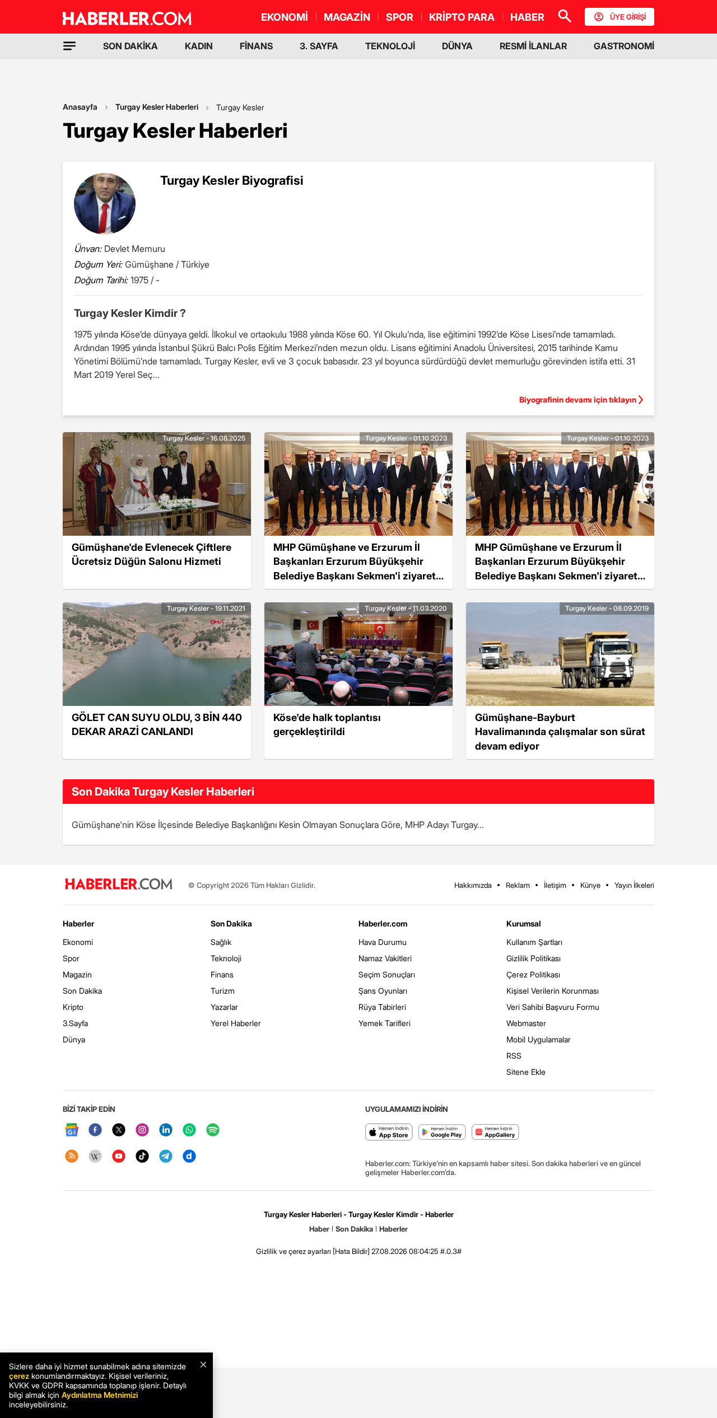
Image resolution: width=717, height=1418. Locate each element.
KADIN (199, 46)
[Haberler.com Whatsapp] (189, 1130)
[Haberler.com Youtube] (119, 1157)
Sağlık (221, 942)
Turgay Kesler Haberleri (156, 106)
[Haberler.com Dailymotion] (189, 1157)
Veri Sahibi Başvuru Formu (552, 1007)
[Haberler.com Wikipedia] (95, 1157)
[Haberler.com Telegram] (166, 1157)
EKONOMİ (284, 17)
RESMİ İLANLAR (533, 46)
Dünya (74, 1039)
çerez (19, 1375)
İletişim (555, 885)
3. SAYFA (319, 46)
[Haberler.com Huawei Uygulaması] (495, 1133)
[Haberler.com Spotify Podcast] (213, 1130)
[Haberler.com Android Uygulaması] (442, 1133)
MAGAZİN (347, 17)
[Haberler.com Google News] (72, 1130)
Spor (71, 958)
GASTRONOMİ (624, 46)
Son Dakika (82, 990)
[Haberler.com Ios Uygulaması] (389, 1133)
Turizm (223, 990)
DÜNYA (457, 46)
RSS (514, 1055)
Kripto (73, 1007)
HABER (527, 17)
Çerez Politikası (533, 974)
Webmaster (526, 1023)
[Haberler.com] (119, 884)
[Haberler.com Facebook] (95, 1130)
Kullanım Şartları (534, 942)
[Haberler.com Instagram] (142, 1130)
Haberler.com (382, 923)
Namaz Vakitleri (385, 958)
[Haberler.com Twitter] (119, 1130)
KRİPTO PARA (462, 17)
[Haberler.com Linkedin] (166, 1130)
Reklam (518, 885)
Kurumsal (523, 923)
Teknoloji (226, 958)
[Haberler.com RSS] (72, 1157)
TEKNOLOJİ (390, 46)
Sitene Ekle (526, 1072)
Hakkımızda (473, 885)
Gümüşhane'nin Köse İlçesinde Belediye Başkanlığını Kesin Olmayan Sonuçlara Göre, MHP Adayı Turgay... (278, 824)
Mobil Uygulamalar (538, 1039)
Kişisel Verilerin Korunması (552, 990)
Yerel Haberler (236, 1023)
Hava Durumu (382, 942)
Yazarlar (224, 1007)
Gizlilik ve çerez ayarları (293, 1251)
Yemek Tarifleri (384, 1023)
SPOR (399, 17)
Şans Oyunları (382, 990)
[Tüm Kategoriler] (69, 46)
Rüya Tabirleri (382, 1007)
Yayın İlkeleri (634, 885)
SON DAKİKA (130, 46)
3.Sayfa (75, 1023)
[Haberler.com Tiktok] (142, 1157)
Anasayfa (80, 106)
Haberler (78, 923)
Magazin (77, 974)
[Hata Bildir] (351, 1251)
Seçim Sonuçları (386, 974)
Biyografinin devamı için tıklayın (577, 399)
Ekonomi (78, 942)
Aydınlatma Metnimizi (100, 1395)
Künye (590, 885)
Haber (319, 1228)
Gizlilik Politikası (533, 958)
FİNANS (256, 46)
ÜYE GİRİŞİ (628, 16)
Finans (222, 974)
